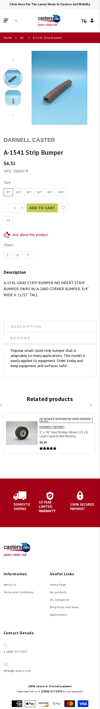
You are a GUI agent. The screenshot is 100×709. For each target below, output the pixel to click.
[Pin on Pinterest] (28, 255)
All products (58, 592)
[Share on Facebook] (7, 255)
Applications (58, 614)
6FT (39, 192)
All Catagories (59, 599)
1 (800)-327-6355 (16, 651)
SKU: (8, 171)
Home (8, 37)
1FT (8, 192)
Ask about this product (30, 235)
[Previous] (32, 87)
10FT (61, 192)
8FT (50, 192)
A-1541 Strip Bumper (47, 37)
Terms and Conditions (18, 592)
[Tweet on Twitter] (18, 255)
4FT (29, 192)
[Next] (86, 87)
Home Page (58, 584)
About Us (10, 584)
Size (7, 182)
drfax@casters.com (17, 670)
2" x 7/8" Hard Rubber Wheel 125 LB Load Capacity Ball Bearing (64, 434)
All (22, 37)
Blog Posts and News (64, 607)
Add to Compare (73, 207)
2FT (18, 192)
